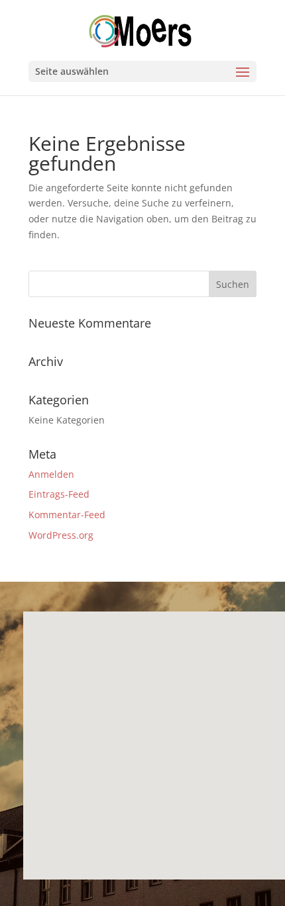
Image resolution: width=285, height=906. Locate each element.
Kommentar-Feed (66, 514)
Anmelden (51, 474)
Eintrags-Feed (58, 494)
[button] (48, 734)
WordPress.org (60, 535)
